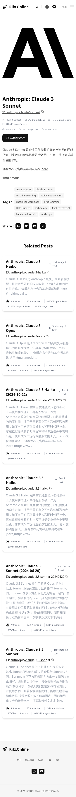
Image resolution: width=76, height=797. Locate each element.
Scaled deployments (52, 195)
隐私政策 (29, 760)
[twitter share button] (26, 226)
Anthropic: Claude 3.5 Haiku (25, 480)
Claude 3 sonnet (44, 189)
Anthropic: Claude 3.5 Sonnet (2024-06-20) (25, 568)
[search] (39, 6)
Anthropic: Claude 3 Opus (23, 328)
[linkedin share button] (34, 226)
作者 (57, 760)
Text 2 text (65, 392)
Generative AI (23, 189)
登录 (64, 7)
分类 (48, 760)
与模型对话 (17, 138)
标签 (40, 760)
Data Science (23, 208)
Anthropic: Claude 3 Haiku (23, 264)
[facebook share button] (18, 226)
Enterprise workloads (27, 201)
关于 (19, 760)
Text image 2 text (31, 129)
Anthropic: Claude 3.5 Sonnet (25, 652)
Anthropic (11, 129)
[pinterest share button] (43, 226)
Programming (52, 201)
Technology (41, 208)
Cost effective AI (61, 208)
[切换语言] (47, 6)
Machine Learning (26, 195)
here (45, 169)
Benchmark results (26, 214)
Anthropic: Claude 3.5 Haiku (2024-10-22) (30, 392)
